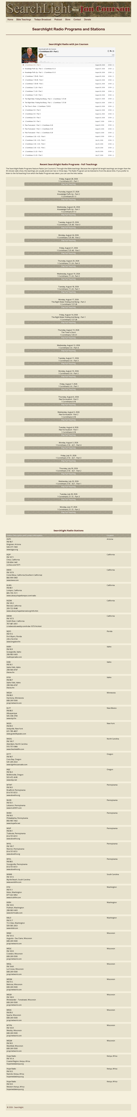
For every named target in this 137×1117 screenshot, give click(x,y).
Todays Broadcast (42, 20)
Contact (77, 20)
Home (10, 20)
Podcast (58, 20)
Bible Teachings (23, 20)
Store (67, 20)
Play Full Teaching (68, 184)
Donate (87, 20)
